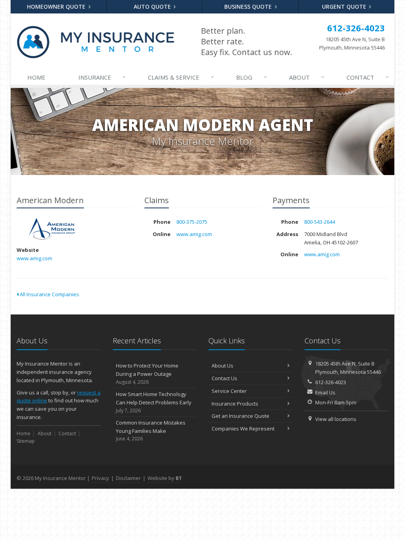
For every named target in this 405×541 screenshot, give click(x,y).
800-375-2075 (191, 221)
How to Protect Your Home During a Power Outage (147, 373)
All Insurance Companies (49, 294)
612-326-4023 (330, 382)
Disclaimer (128, 478)
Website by (165, 478)
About (307, 77)
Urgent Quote (345, 6)
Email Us (325, 392)
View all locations (335, 419)
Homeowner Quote (57, 6)
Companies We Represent (243, 428)
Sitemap (26, 441)
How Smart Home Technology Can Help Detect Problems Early (153, 402)
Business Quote (248, 6)
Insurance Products (235, 403)
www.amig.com (34, 258)
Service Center (229, 390)
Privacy (100, 478)
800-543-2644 (319, 221)
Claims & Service (181, 77)
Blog (251, 77)
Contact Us (224, 378)
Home (36, 77)
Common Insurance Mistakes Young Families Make (150, 430)
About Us (222, 365)
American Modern (52, 229)
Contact (367, 77)
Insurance (102, 77)
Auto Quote (153, 6)
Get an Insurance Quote (240, 415)
